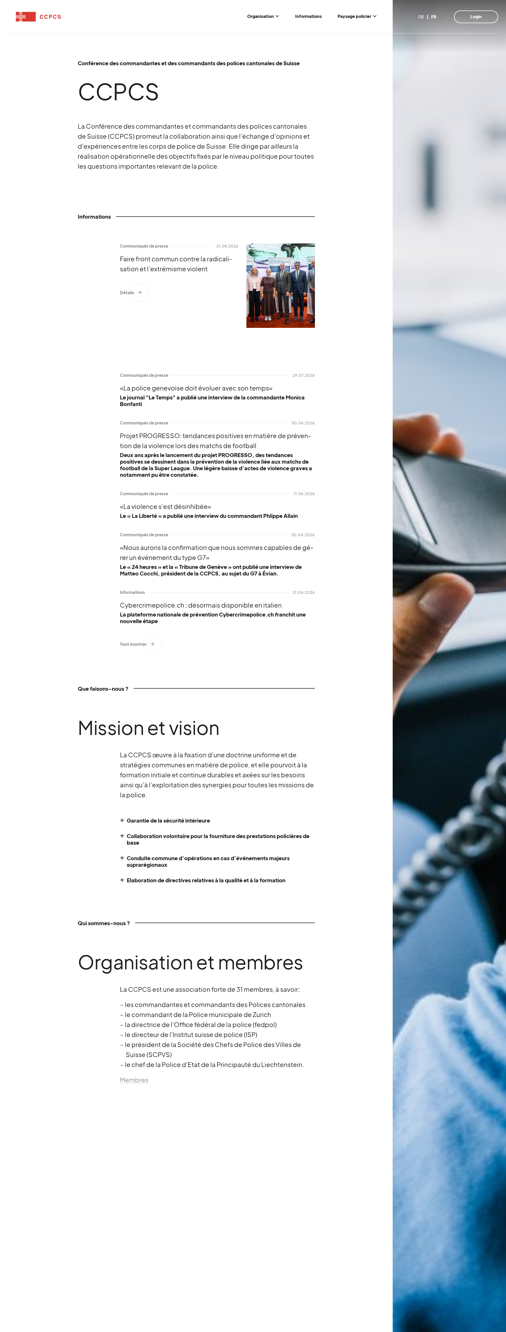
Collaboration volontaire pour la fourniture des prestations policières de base (218, 839)
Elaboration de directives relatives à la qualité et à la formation (206, 880)
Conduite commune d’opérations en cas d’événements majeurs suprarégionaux (208, 861)
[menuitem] (263, 16)
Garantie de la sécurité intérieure (168, 820)
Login (476, 16)
